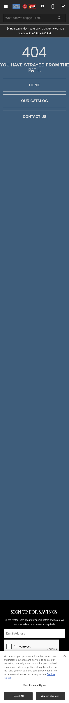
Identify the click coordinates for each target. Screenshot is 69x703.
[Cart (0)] (63, 6)
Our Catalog (34, 101)
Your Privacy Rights (34, 685)
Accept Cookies (50, 696)
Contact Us (34, 117)
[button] (5, 6)
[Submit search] (60, 18)
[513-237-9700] (52, 6)
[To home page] (24, 6)
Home (34, 85)
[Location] (42, 6)
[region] (34, 677)
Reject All (18, 696)
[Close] (65, 656)
